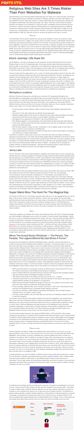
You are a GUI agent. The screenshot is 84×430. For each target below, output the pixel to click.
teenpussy (12, 224)
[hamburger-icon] (81, 2)
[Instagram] (47, 425)
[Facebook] (47, 421)
